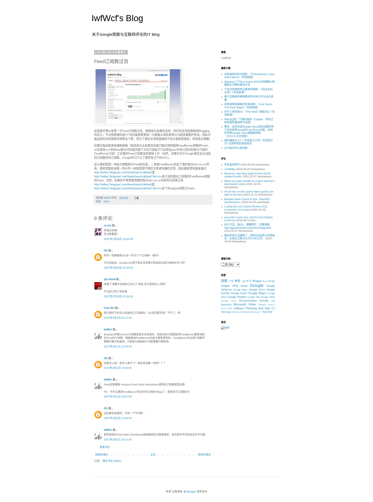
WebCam (236, 312)
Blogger (257, 281)
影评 (249, 281)
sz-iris (107, 225)
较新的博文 (101, 454)
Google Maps (257, 293)
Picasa (262, 304)
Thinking (251, 308)
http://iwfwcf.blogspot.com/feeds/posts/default (123, 172)
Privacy (271, 304)
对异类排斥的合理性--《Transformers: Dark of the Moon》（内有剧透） (249, 76)
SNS (230, 308)
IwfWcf (108, 329)
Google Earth (239, 293)
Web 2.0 (270, 308)
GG (106, 250)
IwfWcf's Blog (117, 18)
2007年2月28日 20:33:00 (118, 267)
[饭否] (225, 327)
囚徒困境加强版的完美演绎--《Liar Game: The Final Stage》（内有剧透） (248, 106)
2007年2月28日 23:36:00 (118, 296)
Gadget (225, 285)
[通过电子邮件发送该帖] (136, 197)
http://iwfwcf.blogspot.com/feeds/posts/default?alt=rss (128, 176)
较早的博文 (204, 454)
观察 (224, 281)
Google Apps (240, 289)
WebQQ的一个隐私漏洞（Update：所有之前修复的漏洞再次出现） (248, 121)
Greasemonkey (248, 300)
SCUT (224, 308)
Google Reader (237, 296)
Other (107, 201)
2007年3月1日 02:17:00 (118, 317)
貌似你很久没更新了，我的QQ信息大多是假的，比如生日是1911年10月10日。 (249, 237)
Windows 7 (256, 312)
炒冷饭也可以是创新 (236, 148)
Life (273, 300)
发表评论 (105, 447)
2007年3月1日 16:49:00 (118, 367)
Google (257, 285)
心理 (243, 281)
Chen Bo (109, 307)
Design (271, 281)
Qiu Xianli (109, 279)
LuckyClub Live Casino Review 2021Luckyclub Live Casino (246, 208)
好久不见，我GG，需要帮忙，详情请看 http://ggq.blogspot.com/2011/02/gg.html (247, 226)
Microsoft (240, 304)
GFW (235, 285)
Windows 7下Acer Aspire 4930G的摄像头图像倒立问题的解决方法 (249, 83)
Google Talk (253, 297)
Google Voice (228, 301)
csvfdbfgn (229, 169)
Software (239, 308)
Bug (265, 281)
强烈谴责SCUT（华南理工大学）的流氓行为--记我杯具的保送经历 (248, 142)
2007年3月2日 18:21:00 (118, 439)
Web (261, 308)
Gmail (243, 285)
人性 (231, 281)
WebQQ (246, 312)
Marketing (226, 304)
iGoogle (264, 300)
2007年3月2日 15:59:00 (118, 418)
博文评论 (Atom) (112, 461)
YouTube (267, 311)
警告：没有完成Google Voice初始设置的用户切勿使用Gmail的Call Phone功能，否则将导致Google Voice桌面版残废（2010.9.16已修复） (249, 131)
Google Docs (257, 289)
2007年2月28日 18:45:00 (118, 239)
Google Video (268, 297)
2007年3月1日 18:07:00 (118, 396)
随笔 (237, 281)
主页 (153, 454)
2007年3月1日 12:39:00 (118, 346)
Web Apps (226, 312)
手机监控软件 (232, 164)
